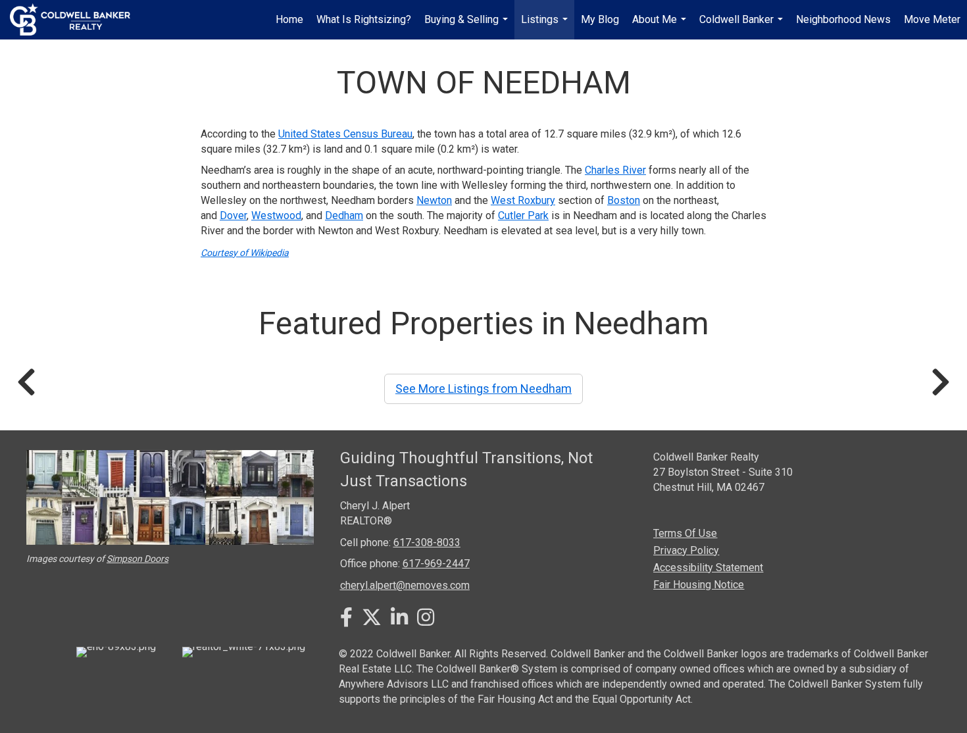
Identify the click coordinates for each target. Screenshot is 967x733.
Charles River (615, 170)
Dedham (344, 215)
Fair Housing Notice (698, 584)
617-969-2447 (436, 563)
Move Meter (932, 19)
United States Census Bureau (345, 134)
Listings (546, 26)
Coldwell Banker (742, 26)
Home (289, 19)
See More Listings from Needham (483, 388)
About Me (660, 26)
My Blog (600, 19)
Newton (434, 200)
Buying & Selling (467, 26)
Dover (233, 215)
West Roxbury (523, 200)
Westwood (276, 215)
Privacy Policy (686, 550)
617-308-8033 (426, 542)
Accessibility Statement (708, 567)
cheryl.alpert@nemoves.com (405, 585)
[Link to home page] (76, 19)
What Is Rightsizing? (363, 19)
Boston (623, 200)
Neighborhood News (843, 19)
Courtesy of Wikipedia (245, 252)
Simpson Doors (137, 558)
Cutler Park (523, 215)
